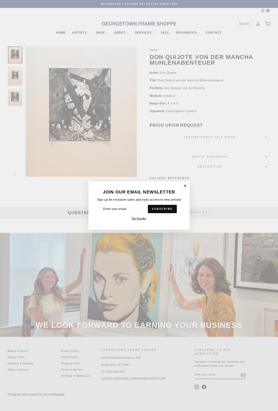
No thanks (139, 218)
